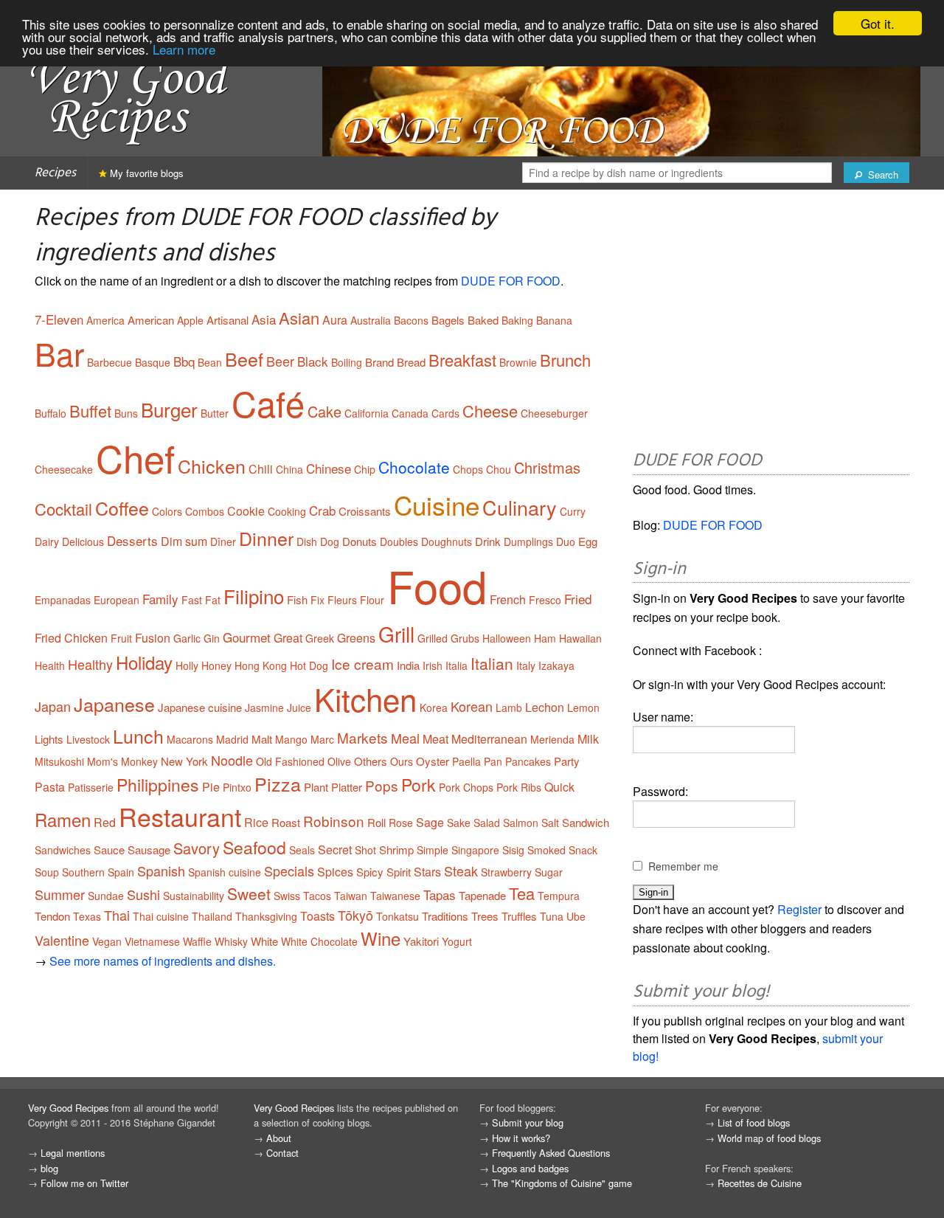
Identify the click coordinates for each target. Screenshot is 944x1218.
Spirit (398, 871)
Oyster (432, 761)
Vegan (107, 941)
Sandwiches (63, 849)
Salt (550, 822)
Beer (280, 360)
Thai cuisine (161, 916)
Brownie (518, 362)
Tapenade (482, 895)
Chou (498, 469)
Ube (576, 916)
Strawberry (506, 872)
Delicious (83, 541)
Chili (261, 468)
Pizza (277, 783)
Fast (191, 599)
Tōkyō (355, 914)
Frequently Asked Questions (551, 1153)
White (264, 941)
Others (370, 761)
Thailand (212, 916)
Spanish (161, 870)
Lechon (544, 707)
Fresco (545, 599)
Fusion (152, 637)
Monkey (139, 761)
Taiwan (350, 895)
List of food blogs (754, 1122)
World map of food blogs (769, 1138)
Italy (525, 665)
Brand (379, 362)
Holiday (144, 662)
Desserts (132, 540)
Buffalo (50, 413)
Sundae (106, 895)
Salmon (520, 822)
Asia (263, 319)
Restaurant (180, 816)
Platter (346, 787)
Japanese (114, 704)
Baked (483, 320)
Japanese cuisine (200, 707)
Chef (135, 457)
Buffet (90, 410)
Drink (488, 541)
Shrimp (396, 849)
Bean (210, 362)
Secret (335, 849)
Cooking (287, 511)
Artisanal (227, 320)
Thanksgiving (266, 916)
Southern (83, 872)
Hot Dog (309, 665)
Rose (401, 822)
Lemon (583, 707)
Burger (169, 409)
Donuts (359, 541)
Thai (117, 914)
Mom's (102, 761)
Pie (211, 786)
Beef (244, 358)
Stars (427, 871)
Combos (204, 511)
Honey (216, 665)
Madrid (232, 739)
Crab (322, 510)
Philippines (158, 784)
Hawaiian (580, 638)
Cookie (246, 510)
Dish (306, 541)
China (289, 469)
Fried (577, 598)
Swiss (287, 895)
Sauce (109, 849)
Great (288, 637)
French (508, 599)
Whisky (231, 941)
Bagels (448, 320)
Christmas (547, 467)
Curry (573, 511)
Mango (291, 739)
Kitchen (365, 699)
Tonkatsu (397, 916)
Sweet (249, 893)
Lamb (509, 707)
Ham (545, 638)
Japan (53, 706)
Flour (372, 599)
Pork (418, 784)
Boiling (346, 362)
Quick (559, 786)
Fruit (121, 638)
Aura (334, 319)
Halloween (506, 638)
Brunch (565, 359)
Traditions (445, 916)
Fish (297, 599)
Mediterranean (489, 738)
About (278, 1138)
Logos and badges (530, 1168)
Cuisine (436, 504)
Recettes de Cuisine (760, 1183)
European (116, 599)
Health (50, 665)
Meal (405, 737)
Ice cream (362, 664)
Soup (47, 872)
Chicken (212, 465)
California (366, 413)
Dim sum (184, 541)
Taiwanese (395, 895)
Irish (432, 665)
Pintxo (237, 787)
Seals (302, 849)
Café (268, 402)
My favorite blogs (145, 173)
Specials (289, 870)
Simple (432, 849)
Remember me (683, 866)
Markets (362, 737)
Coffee (122, 507)
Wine (380, 938)
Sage (430, 822)
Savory (196, 848)
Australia (370, 320)
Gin (212, 638)
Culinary (519, 507)
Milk (588, 738)
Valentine (62, 939)
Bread (411, 362)
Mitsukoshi (59, 761)
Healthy (90, 664)
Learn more (184, 49)
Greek (319, 638)
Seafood (254, 847)
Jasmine (264, 707)
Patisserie (91, 787)
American (151, 320)
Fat (213, 599)
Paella (466, 761)
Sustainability (193, 895)
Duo (565, 541)
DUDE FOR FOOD (510, 280)
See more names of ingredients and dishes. (162, 960)
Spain (121, 872)
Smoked (546, 849)
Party (567, 761)
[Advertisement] (771, 322)
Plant (316, 787)
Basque (152, 362)
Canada (410, 413)
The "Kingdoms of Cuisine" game (562, 1183)
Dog (329, 541)
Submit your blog (527, 1122)
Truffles (519, 916)
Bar (59, 353)
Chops (468, 469)
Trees (485, 916)
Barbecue (109, 362)
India (408, 665)
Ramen (63, 819)
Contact (282, 1153)
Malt (261, 739)
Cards (445, 413)
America (105, 320)
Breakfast (462, 359)
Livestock (88, 739)
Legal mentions (73, 1153)
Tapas (439, 894)
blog (49, 1168)
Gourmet (247, 637)
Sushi (143, 894)
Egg (587, 541)
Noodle (232, 759)
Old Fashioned (290, 761)
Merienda (552, 739)
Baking (517, 320)
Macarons (190, 739)
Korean (472, 706)
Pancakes (528, 761)
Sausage (149, 849)
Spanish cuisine (224, 872)
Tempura (559, 895)
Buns (126, 413)
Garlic (187, 638)
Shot (365, 849)
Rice (256, 822)
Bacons (411, 320)
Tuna (551, 916)
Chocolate (414, 467)
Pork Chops (466, 787)
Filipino (253, 595)
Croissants (365, 511)
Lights (49, 739)
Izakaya (556, 665)
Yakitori (421, 941)
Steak (461, 870)
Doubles (399, 541)
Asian (299, 317)
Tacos (317, 895)
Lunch (138, 735)
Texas (87, 916)
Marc (322, 739)
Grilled (432, 638)
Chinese (328, 468)
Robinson (333, 821)
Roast (285, 822)
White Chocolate (319, 941)
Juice (299, 707)
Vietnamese (152, 941)
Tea (522, 893)
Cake (324, 411)
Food (437, 585)
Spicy (370, 871)
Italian (492, 663)
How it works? (521, 1138)
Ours (401, 761)
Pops (381, 785)
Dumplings (528, 541)
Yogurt (457, 941)
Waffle (197, 941)
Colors (167, 511)
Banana (554, 320)
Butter (215, 413)
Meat (435, 738)
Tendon (52, 916)
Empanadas (63, 599)
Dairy (47, 541)
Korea (434, 707)
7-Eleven (59, 319)
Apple (190, 320)
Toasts (317, 915)
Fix (317, 599)
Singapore (475, 849)
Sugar (549, 872)
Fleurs (342, 599)
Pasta (50, 786)
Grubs (465, 638)
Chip (364, 469)
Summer (60, 894)
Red (105, 822)
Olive (339, 761)
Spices (335, 871)
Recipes (55, 173)
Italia (456, 665)
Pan (493, 761)
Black (312, 361)
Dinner (266, 538)
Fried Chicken (71, 637)
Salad (486, 822)
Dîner (223, 541)
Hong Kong (261, 665)
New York (184, 761)
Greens (356, 637)
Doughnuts (446, 541)
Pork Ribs (518, 787)
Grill (396, 633)
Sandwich (585, 822)
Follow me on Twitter (84, 1183)
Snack (583, 849)
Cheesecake (64, 469)
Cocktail (63, 508)
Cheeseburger (554, 413)
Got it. (878, 23)
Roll (376, 822)
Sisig (513, 849)
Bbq (184, 361)
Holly (187, 665)
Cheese (490, 410)
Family (160, 598)
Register (799, 909)
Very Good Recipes (68, 1108)
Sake (459, 822)
